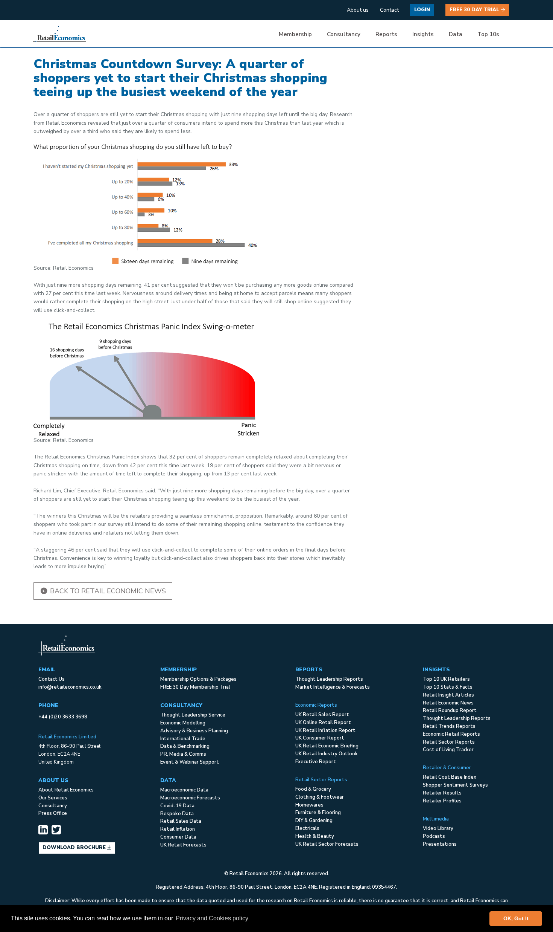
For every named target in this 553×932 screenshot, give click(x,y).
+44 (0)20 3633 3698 (62, 717)
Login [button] (422, 9)
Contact (389, 10)
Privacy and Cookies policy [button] (212, 918)
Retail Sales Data (180, 821)
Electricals (307, 828)
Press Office (52, 813)
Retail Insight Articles (448, 695)
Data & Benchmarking (185, 746)
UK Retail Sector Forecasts (327, 844)
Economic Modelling (182, 723)
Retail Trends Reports (449, 726)
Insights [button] (423, 34)
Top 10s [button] (488, 34)
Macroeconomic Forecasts (190, 797)
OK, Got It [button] (516, 918)
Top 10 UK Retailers (446, 679)
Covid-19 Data (177, 805)
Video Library (438, 828)
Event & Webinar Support (189, 762)
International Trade (182, 738)
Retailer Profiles (442, 801)
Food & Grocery (313, 789)
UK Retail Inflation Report (325, 730)
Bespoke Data (177, 813)
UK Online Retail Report (323, 722)
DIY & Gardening (314, 820)
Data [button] (455, 34)
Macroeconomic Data (184, 790)
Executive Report (315, 761)
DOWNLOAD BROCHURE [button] (75, 847)
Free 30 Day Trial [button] (475, 9)
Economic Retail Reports (451, 734)
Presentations (440, 844)
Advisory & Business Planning (194, 730)
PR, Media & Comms (183, 754)
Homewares (309, 805)
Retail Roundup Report (450, 710)
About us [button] (358, 10)
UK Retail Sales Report (322, 714)
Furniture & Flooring (318, 812)
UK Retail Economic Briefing (327, 746)
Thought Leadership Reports (329, 679)
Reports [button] (386, 34)
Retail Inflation (177, 829)
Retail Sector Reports (449, 742)
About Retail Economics (66, 790)
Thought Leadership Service (192, 715)
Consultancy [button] (343, 34)
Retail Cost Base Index (449, 777)
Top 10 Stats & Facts (447, 687)
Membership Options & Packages (198, 679)
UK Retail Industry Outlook (326, 753)
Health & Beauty (314, 836)
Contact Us (51, 679)
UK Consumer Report (319, 738)
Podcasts (434, 836)
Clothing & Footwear (319, 797)
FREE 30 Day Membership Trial (195, 687)
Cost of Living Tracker (448, 749)
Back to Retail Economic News (107, 591)
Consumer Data (178, 837)
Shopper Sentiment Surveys (455, 785)
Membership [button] (295, 34)
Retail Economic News (448, 703)
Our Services (52, 797)
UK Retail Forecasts (183, 845)
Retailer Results (442, 793)
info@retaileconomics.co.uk (70, 687)
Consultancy (52, 805)
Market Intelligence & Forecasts (332, 687)
